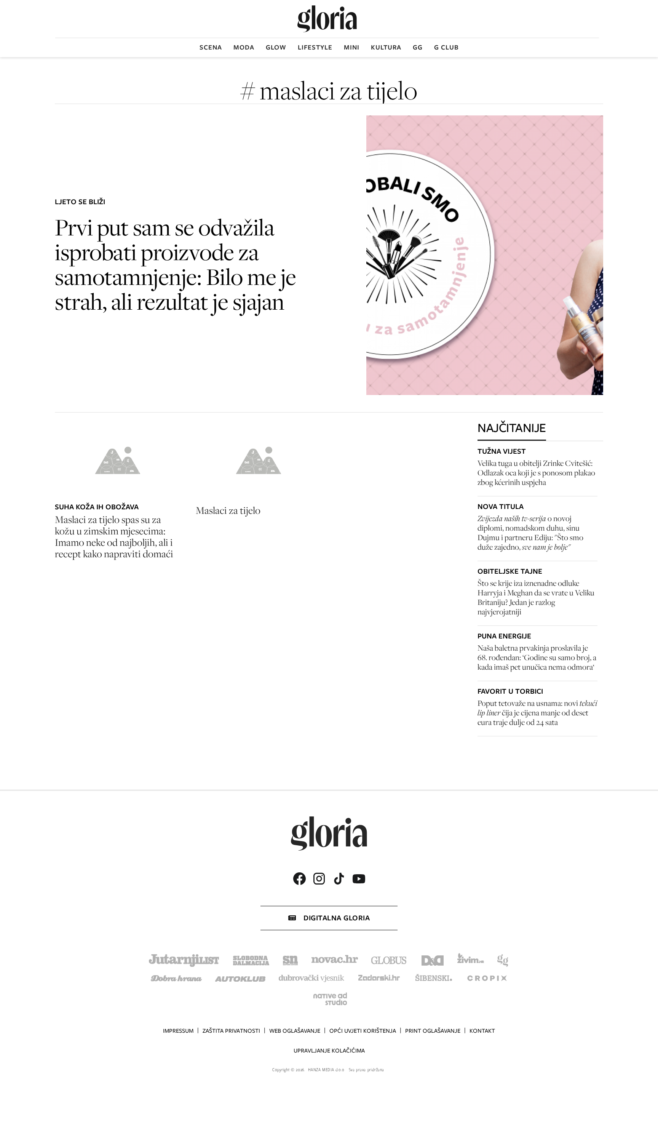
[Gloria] (327, 18)
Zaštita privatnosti (231, 1031)
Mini (351, 47)
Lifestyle (315, 47)
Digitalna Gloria (336, 918)
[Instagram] (319, 879)
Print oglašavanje (432, 1031)
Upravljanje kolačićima (329, 1050)
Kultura (386, 47)
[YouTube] (359, 878)
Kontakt (482, 1031)
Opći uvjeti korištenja (362, 1031)
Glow (276, 47)
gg (418, 47)
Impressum (178, 1031)
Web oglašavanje (294, 1031)
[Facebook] (299, 878)
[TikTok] (339, 879)
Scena (211, 47)
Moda (243, 47)
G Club (446, 47)
